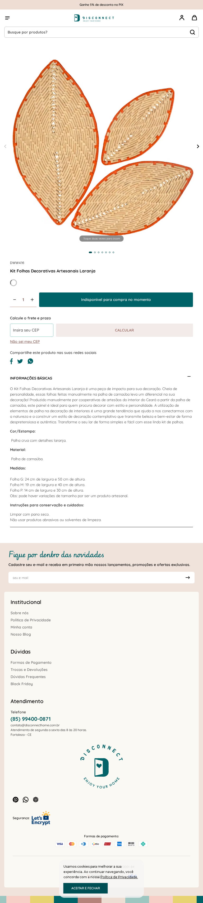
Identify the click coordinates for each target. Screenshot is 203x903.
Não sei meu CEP (25, 341)
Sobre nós (20, 613)
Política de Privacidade (31, 620)
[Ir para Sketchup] (36, 800)
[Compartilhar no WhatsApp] (30, 363)
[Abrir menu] (7, 18)
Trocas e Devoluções (29, 669)
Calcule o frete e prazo (30, 318)
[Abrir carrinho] (194, 18)
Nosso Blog (21, 634)
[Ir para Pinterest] (16, 800)
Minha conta (21, 627)
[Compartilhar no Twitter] (20, 362)
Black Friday (22, 683)
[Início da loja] (94, 18)
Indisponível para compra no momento (116, 299)
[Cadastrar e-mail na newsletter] (188, 577)
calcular (124, 330)
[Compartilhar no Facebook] (11, 363)
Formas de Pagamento (31, 662)
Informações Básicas (31, 378)
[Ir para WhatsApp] (26, 800)
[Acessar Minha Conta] (182, 21)
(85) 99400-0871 (31, 718)
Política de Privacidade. (119, 877)
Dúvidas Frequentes (28, 676)
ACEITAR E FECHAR (85, 888)
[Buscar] (192, 32)
